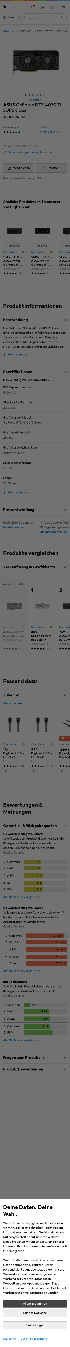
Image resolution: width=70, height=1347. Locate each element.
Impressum (9, 1338)
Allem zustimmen (35, 1304)
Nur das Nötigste (35, 1313)
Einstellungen (34, 1325)
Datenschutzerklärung (34, 1338)
